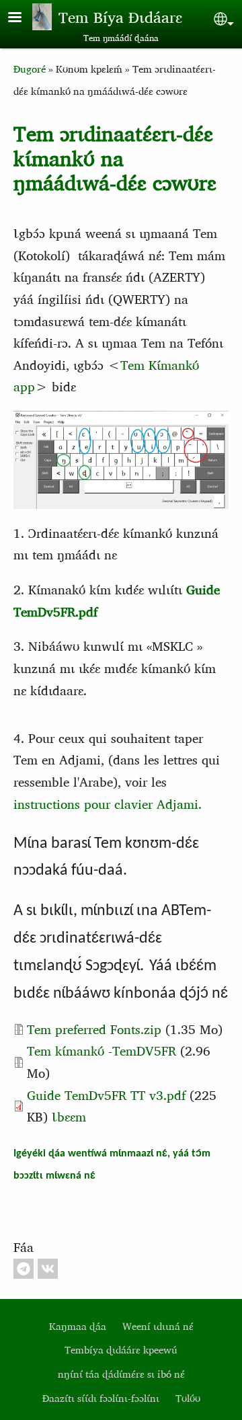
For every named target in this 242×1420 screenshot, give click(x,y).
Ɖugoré (29, 69)
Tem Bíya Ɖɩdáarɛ (120, 17)
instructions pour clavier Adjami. (107, 803)
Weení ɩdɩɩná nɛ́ (158, 1326)
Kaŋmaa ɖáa (77, 1326)
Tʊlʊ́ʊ (187, 1398)
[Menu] (23, 18)
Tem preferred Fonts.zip (94, 1029)
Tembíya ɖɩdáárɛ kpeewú (121, 1349)
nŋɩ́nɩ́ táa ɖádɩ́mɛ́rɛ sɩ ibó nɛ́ (121, 1374)
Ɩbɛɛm (69, 1116)
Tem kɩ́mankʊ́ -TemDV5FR (103, 1050)
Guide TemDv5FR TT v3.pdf (106, 1094)
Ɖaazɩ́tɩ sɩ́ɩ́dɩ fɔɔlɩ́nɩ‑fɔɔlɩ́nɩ (100, 1398)
